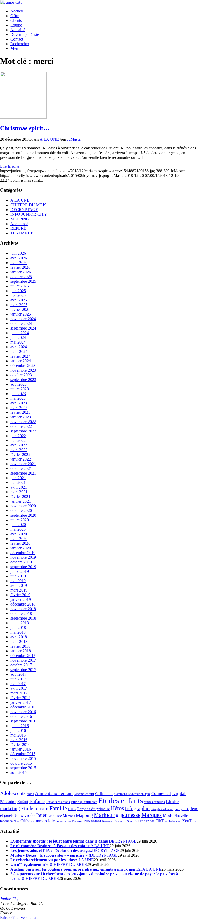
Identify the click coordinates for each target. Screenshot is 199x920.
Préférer (77, 821)
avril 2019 (18, 585)
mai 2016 (18, 735)
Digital (179, 793)
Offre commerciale (37, 820)
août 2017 (18, 674)
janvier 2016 (20, 749)
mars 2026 (18, 262)
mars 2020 (18, 538)
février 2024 (20, 356)
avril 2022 (18, 445)
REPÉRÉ (18, 228)
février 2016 (20, 744)
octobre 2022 (21, 426)
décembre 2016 (22, 707)
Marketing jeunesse (117, 815)
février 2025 (20, 309)
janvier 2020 (20, 548)
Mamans (69, 816)
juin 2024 (18, 337)
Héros (117, 808)
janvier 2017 (20, 702)
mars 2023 (18, 407)
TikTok (162, 821)
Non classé (19, 223)
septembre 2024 (23, 328)
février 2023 (20, 412)
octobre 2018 (21, 613)
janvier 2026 (20, 272)
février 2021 (20, 496)
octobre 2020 (21, 510)
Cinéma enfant (84, 794)
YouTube (189, 821)
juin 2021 (18, 478)
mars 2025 (18, 305)
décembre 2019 (22, 552)
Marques (151, 815)
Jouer (41, 815)
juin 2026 (18, 253)
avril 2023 (18, 403)
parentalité (63, 821)
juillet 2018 (19, 623)
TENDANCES (23, 233)
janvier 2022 (20, 459)
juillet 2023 (19, 389)
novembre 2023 (23, 370)
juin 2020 (18, 524)
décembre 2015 (22, 754)
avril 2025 (18, 300)
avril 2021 (18, 487)
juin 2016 (18, 730)
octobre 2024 (21, 323)
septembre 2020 (23, 515)
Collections (104, 794)
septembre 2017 (23, 669)
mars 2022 (18, 450)
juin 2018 (18, 627)
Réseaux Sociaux (114, 821)
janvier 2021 (20, 501)
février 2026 (20, 267)
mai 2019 (18, 581)
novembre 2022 (23, 421)
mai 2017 (18, 683)
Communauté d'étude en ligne (132, 794)
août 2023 (18, 384)
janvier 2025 (20, 314)
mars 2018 (18, 641)
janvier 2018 (20, 651)
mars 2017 (18, 693)
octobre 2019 (21, 562)
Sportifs (132, 821)
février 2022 (20, 454)
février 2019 (20, 595)
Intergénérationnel (162, 809)
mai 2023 (18, 398)
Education (8, 802)
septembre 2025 (23, 281)
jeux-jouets (181, 809)
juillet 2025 (19, 286)
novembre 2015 (23, 758)
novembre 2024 (23, 319)
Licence (54, 815)
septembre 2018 (23, 618)
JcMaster (74, 139)
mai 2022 (18, 440)
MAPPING (19, 219)
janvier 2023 (20, 417)
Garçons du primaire (93, 808)
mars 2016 (18, 740)
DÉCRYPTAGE (24, 209)
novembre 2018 (23, 609)
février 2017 (20, 697)
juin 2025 (18, 290)
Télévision (175, 821)
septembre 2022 (23, 431)
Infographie (137, 808)
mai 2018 (18, 632)
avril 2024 (18, 347)
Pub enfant (92, 821)
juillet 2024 (19, 333)
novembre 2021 (23, 464)
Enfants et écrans (58, 802)
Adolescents (13, 793)
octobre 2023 (21, 375)
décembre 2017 (22, 655)
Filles (72, 809)
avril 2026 (18, 258)
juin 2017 (18, 679)
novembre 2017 (23, 660)
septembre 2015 (23, 768)
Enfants (37, 801)
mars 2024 (18, 351)
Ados (30, 794)
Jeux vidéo (25, 815)
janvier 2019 (20, 599)
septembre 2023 (23, 379)
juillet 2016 (19, 726)
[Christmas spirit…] (23, 117)
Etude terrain (34, 808)
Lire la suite (12, 166)
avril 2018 (18, 637)
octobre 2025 (21, 276)
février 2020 (20, 543)
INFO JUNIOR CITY (28, 214)
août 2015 (18, 772)
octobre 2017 (21, 665)
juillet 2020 (19, 520)
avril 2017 (18, 688)
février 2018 (20, 646)
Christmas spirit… (24, 128)
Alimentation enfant (54, 793)
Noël (16, 821)
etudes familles (154, 802)
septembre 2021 (23, 473)
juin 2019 (18, 576)
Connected (161, 793)
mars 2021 (18, 492)
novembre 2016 (23, 711)
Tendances (146, 821)
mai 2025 (18, 295)
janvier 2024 (20, 361)
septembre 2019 (23, 566)
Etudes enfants (120, 800)
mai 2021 (18, 482)
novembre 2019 (23, 557)
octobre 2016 (21, 716)
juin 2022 (18, 435)
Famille (58, 808)
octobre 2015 (21, 763)
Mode (168, 815)
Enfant (22, 801)
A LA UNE (49, 139)
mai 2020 (18, 529)
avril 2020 (18, 534)
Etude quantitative (84, 802)
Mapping (84, 815)
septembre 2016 (23, 721)
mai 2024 (18, 342)
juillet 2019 (19, 571)
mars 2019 (18, 590)
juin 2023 (18, 393)
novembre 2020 (23, 506)
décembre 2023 (22, 365)
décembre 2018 (22, 604)
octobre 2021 (21, 468)
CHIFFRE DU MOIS (28, 205)
